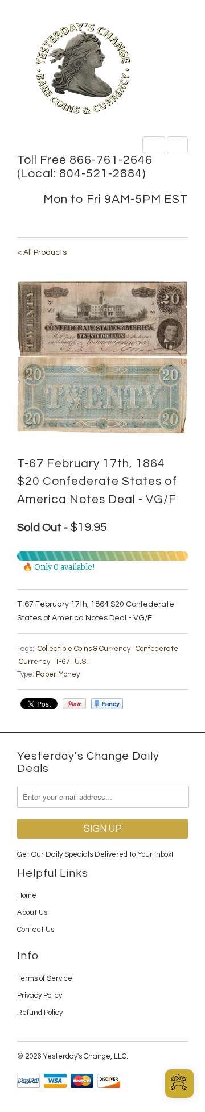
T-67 (62, 662)
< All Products (42, 252)
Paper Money (58, 674)
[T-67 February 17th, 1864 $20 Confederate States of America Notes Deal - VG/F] (102, 356)
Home (26, 895)
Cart (177, 144)
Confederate (157, 649)
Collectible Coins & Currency (84, 649)
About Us (32, 912)
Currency (34, 662)
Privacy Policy (39, 995)
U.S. (81, 662)
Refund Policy (40, 1012)
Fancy (107, 703)
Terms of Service (44, 978)
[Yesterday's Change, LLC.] (102, 70)
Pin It (74, 703)
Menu (153, 144)
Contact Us (35, 929)
